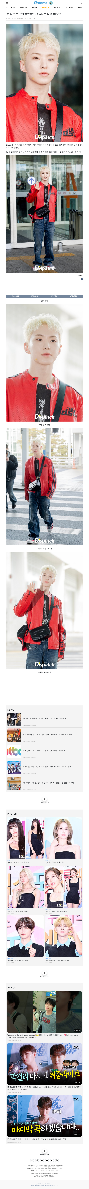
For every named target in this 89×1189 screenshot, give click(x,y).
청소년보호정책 (46, 1185)
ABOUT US (55, 1185)
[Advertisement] (46, 690)
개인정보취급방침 (36, 1185)
